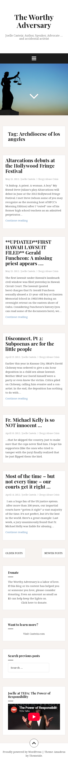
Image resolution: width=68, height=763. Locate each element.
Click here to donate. (34, 602)
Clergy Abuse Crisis (48, 179)
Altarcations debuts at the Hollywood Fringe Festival (30, 165)
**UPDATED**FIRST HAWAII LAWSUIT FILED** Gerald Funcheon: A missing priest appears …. (28, 252)
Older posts (14, 553)
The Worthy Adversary (34, 21)
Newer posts (53, 553)
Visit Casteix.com (34, 633)
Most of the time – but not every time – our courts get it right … (30, 481)
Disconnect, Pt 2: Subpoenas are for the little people (29, 343)
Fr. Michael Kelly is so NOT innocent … (30, 422)
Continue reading (24, 221)
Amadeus (59, 751)
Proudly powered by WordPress (22, 751)
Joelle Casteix (28, 179)
